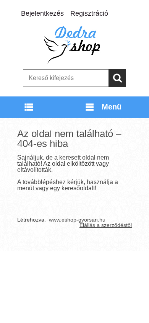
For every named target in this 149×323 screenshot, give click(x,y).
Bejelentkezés (42, 13)
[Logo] (74, 45)
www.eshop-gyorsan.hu (77, 220)
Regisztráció (89, 13)
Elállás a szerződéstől (105, 225)
